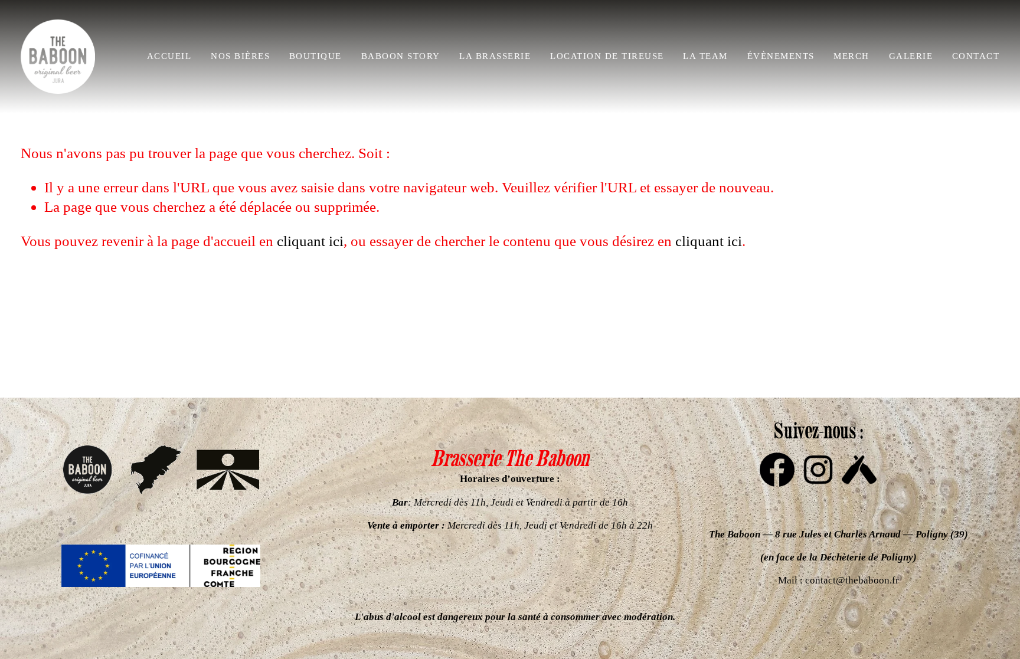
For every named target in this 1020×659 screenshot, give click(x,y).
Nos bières (240, 56)
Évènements (781, 56)
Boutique (315, 56)
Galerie (911, 56)
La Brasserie (495, 56)
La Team (705, 56)
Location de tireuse (606, 56)
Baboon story (400, 56)
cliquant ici (310, 240)
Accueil (169, 56)
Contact (975, 56)
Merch (851, 56)
